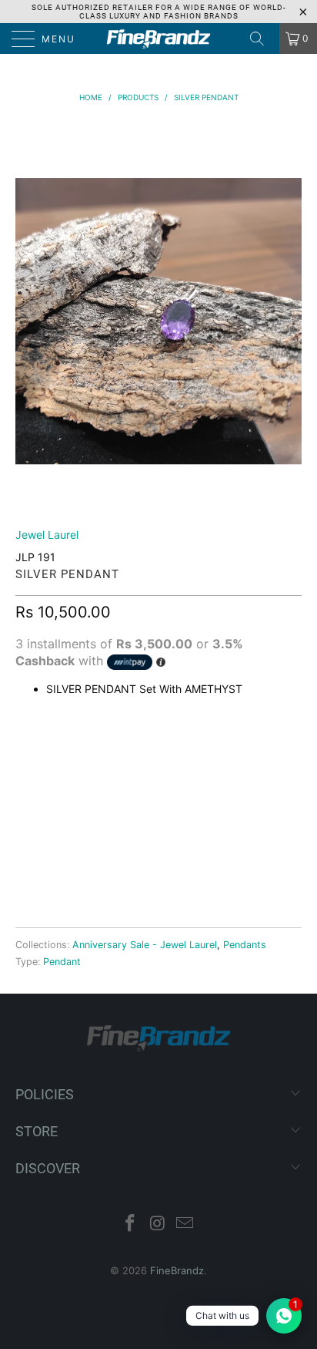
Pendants (244, 944)
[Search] (262, 38)
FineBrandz (177, 1270)
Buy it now (158, 863)
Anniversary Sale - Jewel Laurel (144, 944)
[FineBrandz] (158, 38)
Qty (26, 750)
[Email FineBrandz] (185, 1224)
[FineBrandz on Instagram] (157, 1224)
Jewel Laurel (46, 534)
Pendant (62, 961)
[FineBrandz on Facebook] (130, 1224)
